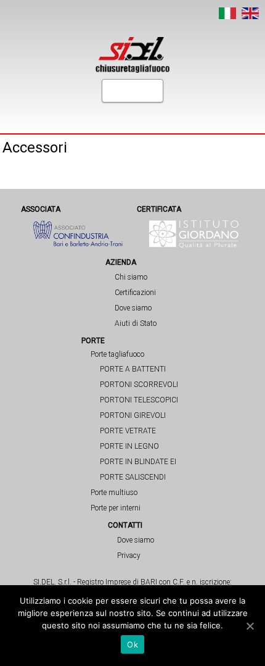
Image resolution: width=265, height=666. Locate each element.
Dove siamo (133, 308)
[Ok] (249, 626)
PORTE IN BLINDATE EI (138, 461)
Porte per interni (116, 508)
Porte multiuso (114, 492)
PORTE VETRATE (128, 431)
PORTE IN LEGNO (129, 446)
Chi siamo (131, 277)
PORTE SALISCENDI (133, 477)
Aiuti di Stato (136, 323)
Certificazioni (135, 292)
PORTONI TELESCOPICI (139, 400)
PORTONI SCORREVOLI (139, 384)
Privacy (129, 555)
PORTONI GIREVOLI (133, 415)
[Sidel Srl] (132, 55)
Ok (132, 644)
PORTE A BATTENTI (133, 369)
